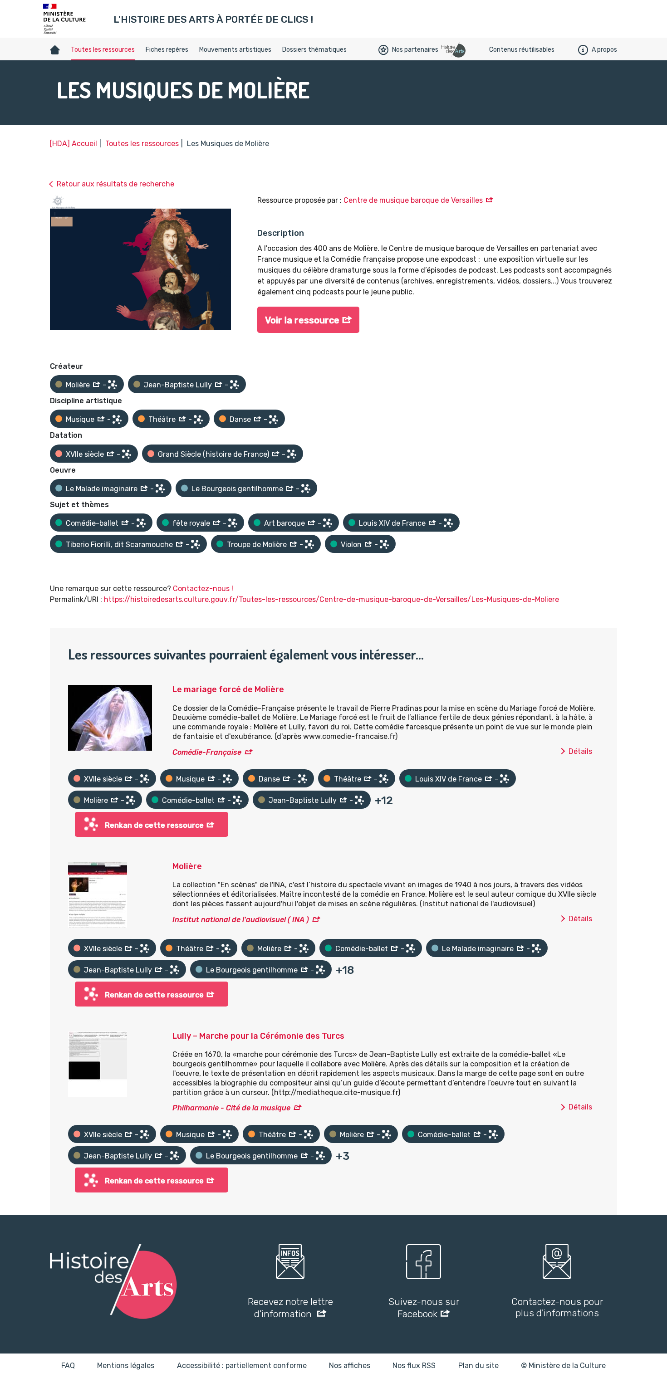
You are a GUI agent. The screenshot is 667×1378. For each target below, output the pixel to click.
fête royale (191, 523)
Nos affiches (349, 1365)
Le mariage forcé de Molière (228, 689)
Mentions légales (125, 1365)
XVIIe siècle (85, 454)
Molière (78, 385)
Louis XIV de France (392, 523)
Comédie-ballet (92, 523)
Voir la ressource (302, 320)
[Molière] (97, 893)
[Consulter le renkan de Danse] (273, 419)
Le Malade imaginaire (101, 488)
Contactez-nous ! (203, 588)
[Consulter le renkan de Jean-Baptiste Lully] (234, 384)
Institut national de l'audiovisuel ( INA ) (240, 919)
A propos (604, 50)
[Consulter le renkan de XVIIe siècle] (126, 454)
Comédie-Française (206, 752)
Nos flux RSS (414, 1365)
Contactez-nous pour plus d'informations (557, 1307)
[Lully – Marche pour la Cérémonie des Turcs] (97, 1063)
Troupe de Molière (257, 544)
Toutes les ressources (103, 50)
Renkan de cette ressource (154, 825)
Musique (80, 419)
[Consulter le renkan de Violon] (384, 544)
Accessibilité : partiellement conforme (242, 1365)
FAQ (68, 1365)
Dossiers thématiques (314, 50)
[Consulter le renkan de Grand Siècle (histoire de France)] (291, 454)
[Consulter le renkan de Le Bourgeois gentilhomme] (305, 488)
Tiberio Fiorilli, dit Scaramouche (119, 544)
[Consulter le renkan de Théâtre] (198, 419)
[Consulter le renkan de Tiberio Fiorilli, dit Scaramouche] (195, 544)
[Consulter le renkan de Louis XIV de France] (448, 523)
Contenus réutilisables (521, 50)
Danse (240, 419)
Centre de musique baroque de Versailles (413, 200)
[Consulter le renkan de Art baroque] (327, 523)
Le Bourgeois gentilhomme (237, 488)
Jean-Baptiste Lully (178, 385)
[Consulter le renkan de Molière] (112, 384)
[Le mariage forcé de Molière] (110, 717)
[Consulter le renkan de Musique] (117, 419)
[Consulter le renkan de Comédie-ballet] (141, 523)
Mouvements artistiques (235, 50)
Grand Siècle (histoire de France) (213, 454)
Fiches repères (167, 50)
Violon (351, 544)
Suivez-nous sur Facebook (423, 1307)
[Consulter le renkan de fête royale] (232, 523)
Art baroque (284, 523)
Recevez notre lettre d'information (290, 1307)
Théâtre (162, 419)
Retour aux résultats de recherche (115, 184)
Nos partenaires (415, 50)
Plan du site (478, 1365)
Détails (580, 751)
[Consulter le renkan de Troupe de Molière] (309, 544)
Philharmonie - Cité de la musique (231, 1108)
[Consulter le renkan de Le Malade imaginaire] (160, 488)
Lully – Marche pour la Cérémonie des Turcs (258, 1036)
